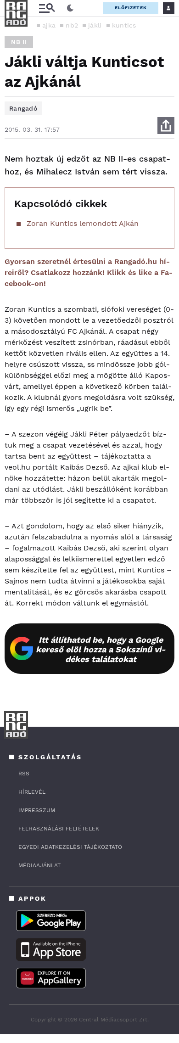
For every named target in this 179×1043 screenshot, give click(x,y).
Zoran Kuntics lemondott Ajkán (83, 223)
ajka (49, 25)
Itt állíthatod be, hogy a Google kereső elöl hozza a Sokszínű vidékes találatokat (101, 649)
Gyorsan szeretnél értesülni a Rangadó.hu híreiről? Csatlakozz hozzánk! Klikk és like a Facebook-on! (89, 272)
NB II (19, 42)
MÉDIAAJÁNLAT (39, 865)
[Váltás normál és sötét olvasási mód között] (70, 8)
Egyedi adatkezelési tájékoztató (70, 847)
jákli (95, 25)
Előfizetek (131, 7)
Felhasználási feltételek (58, 828)
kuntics (124, 25)
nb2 (72, 25)
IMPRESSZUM (36, 810)
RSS (23, 773)
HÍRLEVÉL (31, 792)
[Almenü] (46, 8)
